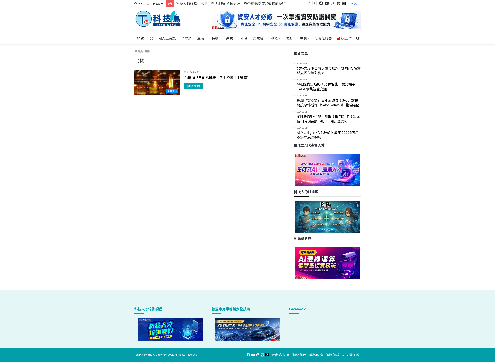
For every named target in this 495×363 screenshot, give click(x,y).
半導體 (186, 38)
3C (151, 38)
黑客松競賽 (323, 38)
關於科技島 (281, 354)
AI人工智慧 (167, 38)
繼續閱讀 (193, 86)
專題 (303, 38)
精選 (140, 38)
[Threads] (344, 3)
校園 (288, 38)
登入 (354, 3)
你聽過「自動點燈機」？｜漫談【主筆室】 (217, 77)
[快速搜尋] (358, 38)
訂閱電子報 (351, 354)
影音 (244, 38)
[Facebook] (321, 3)
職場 (274, 38)
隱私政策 (316, 354)
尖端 (215, 38)
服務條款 (333, 354)
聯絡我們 (299, 354)
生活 (200, 38)
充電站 (258, 38)
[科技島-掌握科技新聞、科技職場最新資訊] (158, 18)
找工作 (346, 38)
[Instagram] (332, 3)
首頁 (140, 51)
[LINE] (338, 3)
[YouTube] (327, 3)
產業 (229, 38)
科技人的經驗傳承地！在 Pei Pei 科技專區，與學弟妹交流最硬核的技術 (231, 3)
